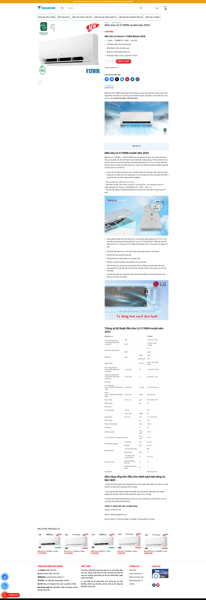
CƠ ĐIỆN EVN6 (132, 506)
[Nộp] (141, 8)
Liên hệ (131, 584)
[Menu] (62, 8)
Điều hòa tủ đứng (153, 17)
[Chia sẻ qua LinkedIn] (132, 79)
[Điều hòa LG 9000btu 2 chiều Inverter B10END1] (129, 541)
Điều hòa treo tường (46, 17)
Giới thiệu (132, 570)
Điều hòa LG (116, 22)
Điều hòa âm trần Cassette (105, 17)
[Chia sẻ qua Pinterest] (127, 79)
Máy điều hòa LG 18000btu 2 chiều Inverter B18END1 (156, 551)
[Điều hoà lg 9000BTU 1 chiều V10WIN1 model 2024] (103, 541)
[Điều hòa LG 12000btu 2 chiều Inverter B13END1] (76, 541)
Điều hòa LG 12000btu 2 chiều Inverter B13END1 (74, 551)
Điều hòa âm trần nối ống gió (131, 17)
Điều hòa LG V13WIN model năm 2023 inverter (121, 93)
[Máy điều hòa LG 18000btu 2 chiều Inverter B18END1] (156, 541)
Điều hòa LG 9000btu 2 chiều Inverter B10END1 (127, 551)
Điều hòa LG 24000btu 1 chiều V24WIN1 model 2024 (48, 551)
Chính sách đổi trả (135, 574)
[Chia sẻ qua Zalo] (112, 79)
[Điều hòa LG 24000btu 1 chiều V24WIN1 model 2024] (50, 541)
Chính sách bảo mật (136, 577)
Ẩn (139, 146)
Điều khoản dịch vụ (136, 580)
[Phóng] (40, 83)
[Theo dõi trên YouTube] (158, 585)
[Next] (168, 545)
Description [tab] (109, 88)
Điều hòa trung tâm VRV (82, 17)
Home (107, 22)
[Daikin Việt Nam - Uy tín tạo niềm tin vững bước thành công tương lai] (47, 8)
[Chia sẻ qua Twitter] (117, 79)
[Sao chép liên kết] (138, 79)
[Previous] (37, 545)
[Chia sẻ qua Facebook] (107, 79)
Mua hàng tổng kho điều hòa (121, 476)
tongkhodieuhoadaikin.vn (55, 577)
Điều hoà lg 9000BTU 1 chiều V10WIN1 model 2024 (100, 551)
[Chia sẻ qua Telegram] (122, 79)
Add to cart (123, 61)
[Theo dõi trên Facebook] (154, 585)
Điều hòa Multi (64, 17)
